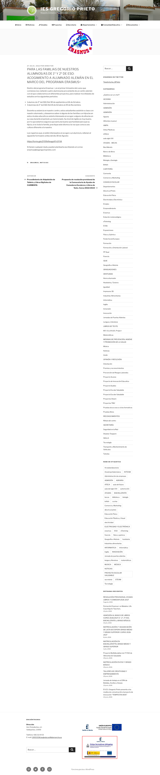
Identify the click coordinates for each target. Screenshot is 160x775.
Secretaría (71, 25)
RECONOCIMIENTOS (111, 416)
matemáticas (126, 560)
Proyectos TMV (109, 403)
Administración (109, 103)
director (49, 66)
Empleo (106, 204)
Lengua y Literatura (110, 322)
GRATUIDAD (108, 274)
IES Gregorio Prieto (68, 8)
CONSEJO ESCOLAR (111, 182)
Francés (106, 256)
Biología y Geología (110, 160)
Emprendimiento (109, 208)
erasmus (108, 531)
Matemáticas (108, 335)
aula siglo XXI (108, 138)
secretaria (108, 579)
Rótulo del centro (109, 421)
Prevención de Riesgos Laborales (115, 373)
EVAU (105, 226)
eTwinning (107, 221)
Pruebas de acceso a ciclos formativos (117, 408)
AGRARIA (119, 480)
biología (125, 497)
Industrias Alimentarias (112, 296)
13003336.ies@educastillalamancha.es (47, 737)
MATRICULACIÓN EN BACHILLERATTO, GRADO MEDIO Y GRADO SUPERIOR (117, 644)
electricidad (109, 522)
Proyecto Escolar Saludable (113, 390)
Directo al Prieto (109, 191)
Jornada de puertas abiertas (115, 556)
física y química (119, 535)
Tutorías (106, 454)
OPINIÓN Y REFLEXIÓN (112, 359)
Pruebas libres (108, 412)
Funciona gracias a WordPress (82, 769)
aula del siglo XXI (111, 489)
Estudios (43, 25)
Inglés (105, 304)
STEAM (118, 579)
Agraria (106, 117)
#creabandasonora (112, 468)
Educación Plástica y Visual (115, 518)
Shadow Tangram (110, 434)
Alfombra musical (110, 121)
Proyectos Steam (109, 399)
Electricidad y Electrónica (112, 200)
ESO (116, 531)
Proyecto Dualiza (109, 386)
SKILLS (106, 438)
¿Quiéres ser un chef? (111, 95)
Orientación (107, 364)
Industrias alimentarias (113, 543)
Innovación (107, 313)
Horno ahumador (109, 278)
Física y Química (109, 235)
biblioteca (115, 497)
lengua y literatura (111, 560)
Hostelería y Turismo (111, 283)
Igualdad (106, 287)
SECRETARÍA (108, 425)
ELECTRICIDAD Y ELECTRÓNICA (117, 527)
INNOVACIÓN (117, 552)
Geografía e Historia (110, 265)
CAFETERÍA (108, 169)
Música (106, 346)
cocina (114, 501)
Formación (107, 243)
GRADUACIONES (109, 269)
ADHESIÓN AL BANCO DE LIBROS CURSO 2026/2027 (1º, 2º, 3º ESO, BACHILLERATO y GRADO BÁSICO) (116, 617)
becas (107, 497)
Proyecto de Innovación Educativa (116, 381)
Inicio (19, 25)
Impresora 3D (108, 291)
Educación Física (109, 195)
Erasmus (34, 162)
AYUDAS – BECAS (110, 143)
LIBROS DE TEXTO (110, 326)
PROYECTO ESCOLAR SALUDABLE (113, 574)
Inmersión (107, 309)
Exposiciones (108, 230)
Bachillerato (107, 147)
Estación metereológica (112, 217)
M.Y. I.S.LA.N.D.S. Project (112, 331)
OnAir (105, 355)
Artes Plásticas (109, 130)
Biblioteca (107, 156)
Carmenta (107, 173)
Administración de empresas (115, 476)
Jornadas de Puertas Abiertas (114, 317)
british (107, 501)
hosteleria (126, 539)
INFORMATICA (110, 548)
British (105, 165)
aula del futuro (118, 485)
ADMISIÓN (107, 108)
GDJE (105, 261)
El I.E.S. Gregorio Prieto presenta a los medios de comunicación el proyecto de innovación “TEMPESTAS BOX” (118, 692)
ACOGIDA (107, 99)
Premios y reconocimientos (113, 368)
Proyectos (58, 25)
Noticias (31, 25)
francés (107, 535)
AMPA (105, 125)
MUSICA (108, 564)
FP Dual (106, 252)
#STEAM (127, 472)
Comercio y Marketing (111, 178)
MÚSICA (117, 564)
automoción (124, 489)
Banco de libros (109, 152)
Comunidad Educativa (111, 25)
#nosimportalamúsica (113, 472)
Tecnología (107, 442)
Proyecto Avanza (109, 377)
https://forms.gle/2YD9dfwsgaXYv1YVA (44, 141)
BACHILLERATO (120, 493)
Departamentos (109, 187)
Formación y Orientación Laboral (115, 248)
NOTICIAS (108, 569)
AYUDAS (108, 493)
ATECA (106, 134)
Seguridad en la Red (110, 429)
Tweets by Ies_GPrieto (111, 82)
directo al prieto (110, 510)
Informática (107, 300)
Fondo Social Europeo (111, 239)
